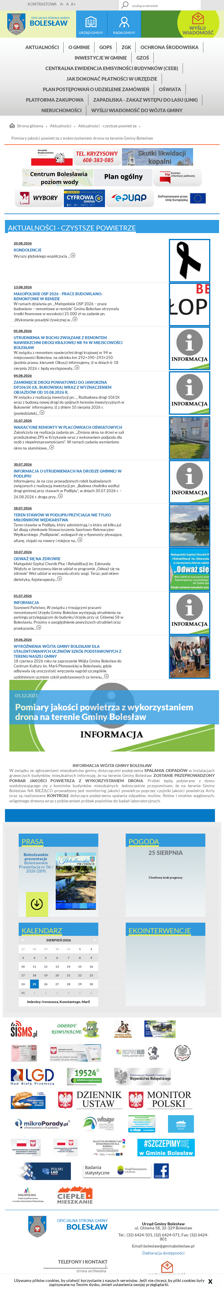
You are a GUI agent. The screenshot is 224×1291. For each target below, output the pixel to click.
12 (46, 966)
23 (91, 975)
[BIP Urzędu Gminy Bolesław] (177, 178)
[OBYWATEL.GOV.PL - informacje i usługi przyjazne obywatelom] (75, 1060)
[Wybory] (39, 198)
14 (68, 966)
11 (34, 966)
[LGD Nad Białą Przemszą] (33, 1084)
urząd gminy (91, 32)
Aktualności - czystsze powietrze (107, 126)
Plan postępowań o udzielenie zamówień (96, 89)
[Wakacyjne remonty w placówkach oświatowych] (189, 438)
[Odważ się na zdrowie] (189, 569)
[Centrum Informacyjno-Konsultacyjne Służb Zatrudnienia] (84, 1084)
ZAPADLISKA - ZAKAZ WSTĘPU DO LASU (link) (145, 100)
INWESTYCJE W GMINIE (101, 57)
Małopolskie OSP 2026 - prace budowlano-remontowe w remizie (58, 296)
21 (68, 975)
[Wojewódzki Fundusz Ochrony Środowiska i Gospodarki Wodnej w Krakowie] (98, 1131)
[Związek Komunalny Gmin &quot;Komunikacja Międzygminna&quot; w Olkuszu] (160, 1037)
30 (91, 984)
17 (23, 975)
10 (23, 966)
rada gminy (124, 32)
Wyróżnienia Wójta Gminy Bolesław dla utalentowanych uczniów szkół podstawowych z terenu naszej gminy (67, 651)
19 (46, 975)
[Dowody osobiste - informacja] (24, 1060)
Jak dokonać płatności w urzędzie (111, 78)
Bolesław (49, 23)
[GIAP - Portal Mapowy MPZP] (137, 1060)
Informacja (27, 602)
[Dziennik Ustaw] (90, 1108)
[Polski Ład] (41, 1179)
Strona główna (16, 24)
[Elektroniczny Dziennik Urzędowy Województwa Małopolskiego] (142, 1084)
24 (23, 984)
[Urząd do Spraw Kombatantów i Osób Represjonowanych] (182, 1060)
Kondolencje (28, 250)
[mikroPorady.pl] (42, 1131)
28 (68, 984)
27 (57, 984)
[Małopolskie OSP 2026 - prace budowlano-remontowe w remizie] (189, 304)
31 (23, 993)
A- (62, 4)
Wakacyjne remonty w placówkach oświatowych (68, 427)
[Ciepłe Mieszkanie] (74, 1202)
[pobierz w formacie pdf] (37, 904)
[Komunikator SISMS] (24, 1037)
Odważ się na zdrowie (37, 558)
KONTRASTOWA (42, 4)
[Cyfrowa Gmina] (84, 198)
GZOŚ (142, 57)
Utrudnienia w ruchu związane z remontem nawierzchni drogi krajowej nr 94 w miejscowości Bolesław (68, 342)
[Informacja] (189, 613)
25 (34, 984)
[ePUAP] (130, 198)
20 (57, 975)
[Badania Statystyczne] (117, 1179)
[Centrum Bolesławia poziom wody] (57, 178)
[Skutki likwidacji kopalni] (157, 157)
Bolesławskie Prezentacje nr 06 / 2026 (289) (36, 862)
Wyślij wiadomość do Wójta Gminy (137, 110)
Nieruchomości (61, 110)
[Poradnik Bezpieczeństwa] (52, 157)
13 (57, 966)
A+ (73, 4)
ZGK (126, 47)
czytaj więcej (73, 255)
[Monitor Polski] (160, 1108)
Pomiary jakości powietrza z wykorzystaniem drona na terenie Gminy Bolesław (82, 138)
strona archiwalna (91, 1271)
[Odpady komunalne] (75, 1037)
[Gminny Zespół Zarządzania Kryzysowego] (97, 157)
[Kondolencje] (189, 260)
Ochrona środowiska (170, 47)
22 (80, 975)
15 (80, 966)
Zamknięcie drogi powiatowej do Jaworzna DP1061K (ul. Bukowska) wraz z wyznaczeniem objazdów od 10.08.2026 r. (62, 387)
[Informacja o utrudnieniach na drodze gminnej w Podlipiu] (189, 482)
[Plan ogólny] (123, 178)
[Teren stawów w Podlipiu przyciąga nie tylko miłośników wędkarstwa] (189, 525)
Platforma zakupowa (55, 100)
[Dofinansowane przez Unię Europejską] (182, 198)
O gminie (79, 47)
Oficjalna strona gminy (50, 18)
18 (34, 975)
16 (91, 966)
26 (46, 984)
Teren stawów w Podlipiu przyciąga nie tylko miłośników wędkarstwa (62, 517)
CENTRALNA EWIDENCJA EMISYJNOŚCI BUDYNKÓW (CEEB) (112, 68)
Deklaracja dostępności (163, 1252)
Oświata (170, 89)
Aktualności (42, 47)
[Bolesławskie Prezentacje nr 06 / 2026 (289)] (76, 908)
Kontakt (182, 3)
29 (80, 984)
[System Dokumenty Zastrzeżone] (28, 1108)
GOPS (105, 47)
